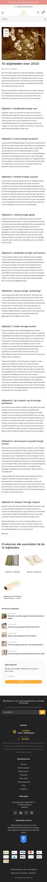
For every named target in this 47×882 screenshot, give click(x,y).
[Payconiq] (31, 856)
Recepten (23, 789)
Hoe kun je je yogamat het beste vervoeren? (24, 627)
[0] (42, 12)
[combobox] (23, 19)
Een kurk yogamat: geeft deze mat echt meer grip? (26, 654)
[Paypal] (14, 852)
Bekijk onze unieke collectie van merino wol (23, 2)
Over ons (23, 764)
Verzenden (23, 775)
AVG (24, 869)
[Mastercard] (31, 852)
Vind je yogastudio (23, 782)
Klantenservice (23, 771)
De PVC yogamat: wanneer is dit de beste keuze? (25, 645)
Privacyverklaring (16, 869)
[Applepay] (22, 856)
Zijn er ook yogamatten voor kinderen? (22, 636)
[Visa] (22, 852)
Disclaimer (32, 873)
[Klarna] (39, 856)
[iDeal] (6, 852)
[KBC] (14, 856)
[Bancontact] (39, 852)
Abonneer (22, 682)
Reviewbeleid (32, 869)
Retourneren (23, 778)
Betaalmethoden (23, 768)
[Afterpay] (6, 856)
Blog (23, 785)
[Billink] (6, 861)
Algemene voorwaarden (19, 873)
